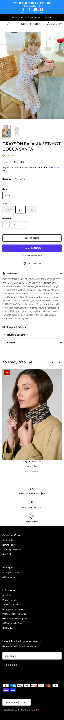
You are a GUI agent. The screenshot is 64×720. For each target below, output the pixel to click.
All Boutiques (8, 577)
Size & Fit (7, 554)
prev (52, 362)
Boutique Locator (10, 572)
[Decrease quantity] (6, 224)
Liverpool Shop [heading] (32, 466)
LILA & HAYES (18, 179)
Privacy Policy (9, 599)
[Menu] (3, 24)
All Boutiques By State (12, 623)
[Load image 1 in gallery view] (32, 75)
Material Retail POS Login (14, 613)
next (59, 362)
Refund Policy (8, 544)
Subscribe (12, 665)
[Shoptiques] (30, 24)
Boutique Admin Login (13, 609)
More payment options (32, 255)
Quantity (6, 218)
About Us (6, 595)
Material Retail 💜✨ (32, 710)
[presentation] (32, 467)
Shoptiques (12, 710)
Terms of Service (10, 604)
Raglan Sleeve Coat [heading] (32, 461)
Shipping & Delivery (11, 549)
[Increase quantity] (23, 224)
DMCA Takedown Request (14, 618)
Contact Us (7, 540)
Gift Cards (7, 628)
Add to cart (32, 238)
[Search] (10, 24)
